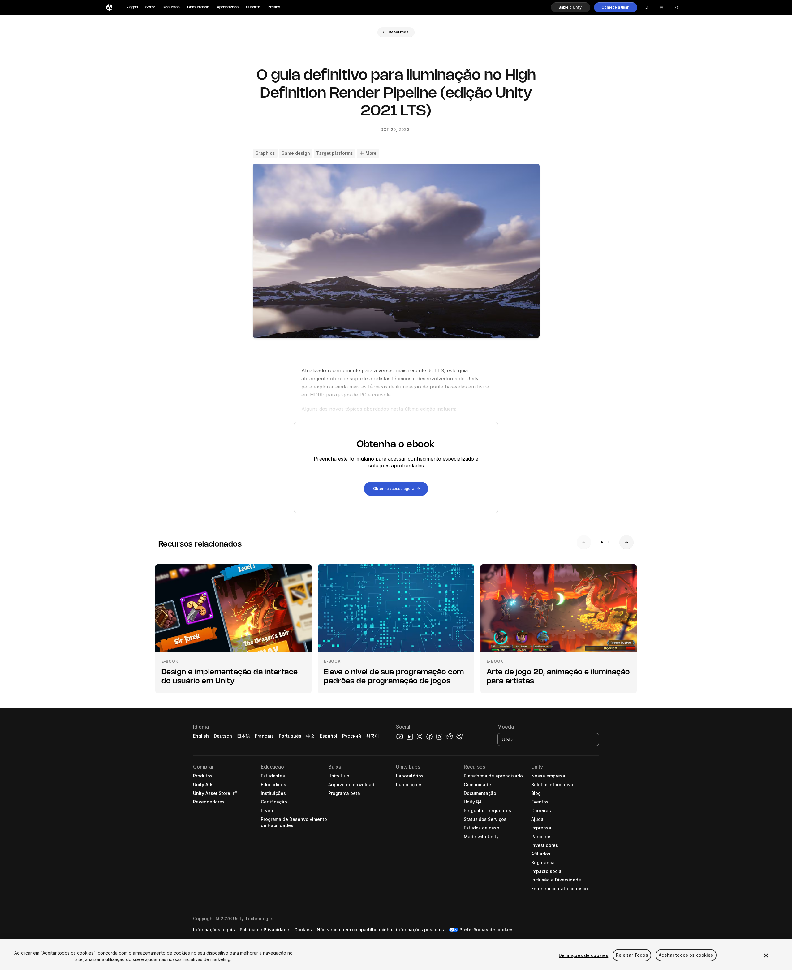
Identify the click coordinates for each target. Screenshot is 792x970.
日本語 (243, 735)
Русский (351, 735)
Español (328, 735)
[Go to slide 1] (601, 542)
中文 (310, 735)
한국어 (372, 735)
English (201, 735)
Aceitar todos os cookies (686, 955)
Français (264, 735)
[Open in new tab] (234, 793)
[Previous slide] (584, 542)
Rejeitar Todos (632, 955)
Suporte (253, 7)
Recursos (171, 7)
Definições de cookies (583, 955)
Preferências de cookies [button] (486, 929)
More (371, 153)
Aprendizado (228, 7)
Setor (150, 7)
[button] (570, 7)
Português (290, 735)
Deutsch (223, 735)
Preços (274, 7)
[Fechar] (766, 955)
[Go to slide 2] (608, 542)
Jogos (132, 7)
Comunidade (198, 7)
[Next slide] (626, 542)
